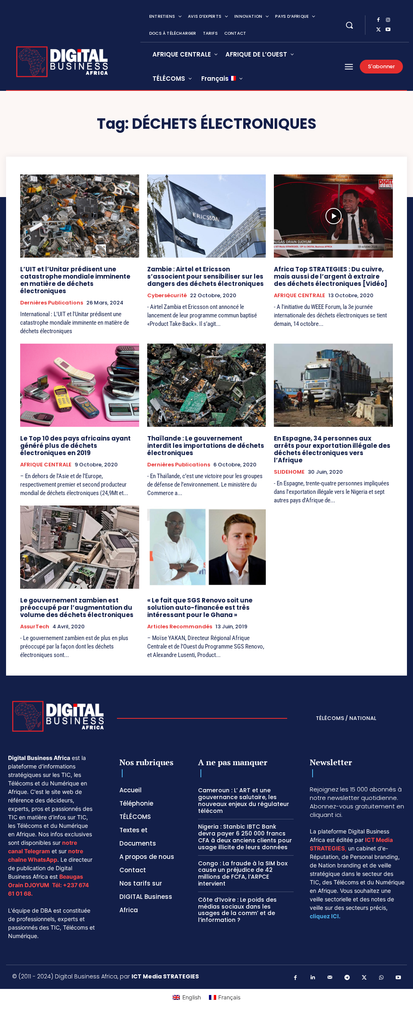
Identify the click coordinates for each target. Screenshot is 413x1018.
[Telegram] (347, 977)
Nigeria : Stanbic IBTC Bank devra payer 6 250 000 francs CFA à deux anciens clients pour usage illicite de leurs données (245, 837)
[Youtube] (388, 30)
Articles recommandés (179, 626)
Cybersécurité (167, 295)
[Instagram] (388, 20)
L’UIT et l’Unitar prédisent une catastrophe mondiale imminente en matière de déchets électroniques (75, 280)
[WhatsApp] (381, 977)
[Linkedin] (312, 977)
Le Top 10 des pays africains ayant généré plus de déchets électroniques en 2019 (75, 445)
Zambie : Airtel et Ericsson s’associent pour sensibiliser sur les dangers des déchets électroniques (205, 276)
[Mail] (330, 977)
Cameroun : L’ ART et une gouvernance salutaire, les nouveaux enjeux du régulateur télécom (243, 800)
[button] (349, 25)
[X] (378, 30)
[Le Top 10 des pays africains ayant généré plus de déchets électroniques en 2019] (79, 385)
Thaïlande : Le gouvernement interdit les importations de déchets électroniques (205, 445)
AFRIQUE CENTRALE (299, 295)
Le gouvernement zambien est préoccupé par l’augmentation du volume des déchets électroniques (76, 607)
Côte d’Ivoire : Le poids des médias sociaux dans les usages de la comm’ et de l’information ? (237, 910)
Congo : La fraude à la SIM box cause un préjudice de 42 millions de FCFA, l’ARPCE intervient (243, 873)
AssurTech (34, 626)
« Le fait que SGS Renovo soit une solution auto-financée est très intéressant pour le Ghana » (199, 607)
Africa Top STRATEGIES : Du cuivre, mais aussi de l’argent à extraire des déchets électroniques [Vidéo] (330, 276)
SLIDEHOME (289, 472)
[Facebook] (378, 20)
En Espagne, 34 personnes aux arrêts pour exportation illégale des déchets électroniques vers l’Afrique (332, 449)
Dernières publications (51, 303)
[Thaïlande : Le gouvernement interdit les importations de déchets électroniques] (206, 385)
